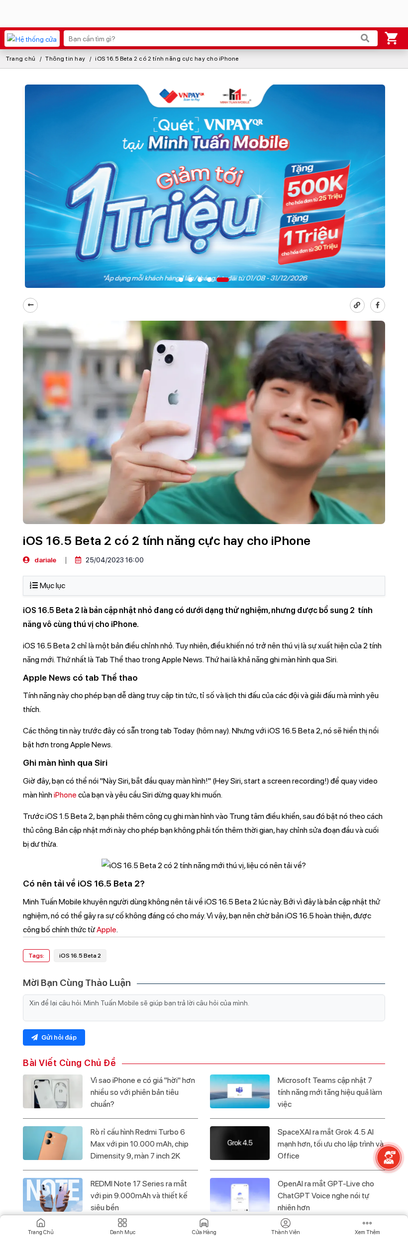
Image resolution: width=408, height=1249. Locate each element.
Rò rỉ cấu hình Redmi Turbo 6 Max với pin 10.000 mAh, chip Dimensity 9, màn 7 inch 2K (140, 1143)
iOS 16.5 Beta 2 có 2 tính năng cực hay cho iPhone (167, 58)
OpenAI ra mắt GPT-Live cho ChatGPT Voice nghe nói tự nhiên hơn (326, 1195)
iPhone (65, 795)
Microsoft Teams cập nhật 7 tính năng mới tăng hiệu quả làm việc (330, 1092)
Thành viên (285, 1232)
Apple (106, 929)
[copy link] (357, 305)
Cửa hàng (204, 1232)
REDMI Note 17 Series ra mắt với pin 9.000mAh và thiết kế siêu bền (139, 1195)
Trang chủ (21, 58)
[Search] (365, 38)
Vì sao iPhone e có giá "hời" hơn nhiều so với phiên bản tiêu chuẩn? (143, 1092)
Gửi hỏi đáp (58, 1037)
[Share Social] (377, 305)
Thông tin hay (65, 58)
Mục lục (52, 585)
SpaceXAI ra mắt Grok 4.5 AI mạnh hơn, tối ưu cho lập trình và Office (331, 1143)
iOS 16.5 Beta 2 (80, 955)
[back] (30, 305)
